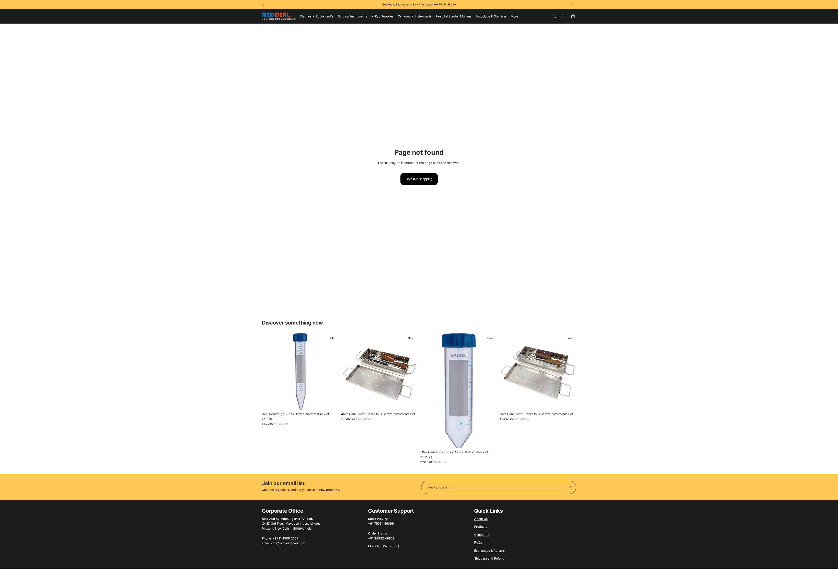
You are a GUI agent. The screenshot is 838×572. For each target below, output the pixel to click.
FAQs (478, 542)
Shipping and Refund (489, 558)
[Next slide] (411, 371)
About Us (481, 518)
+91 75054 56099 (444, 4)
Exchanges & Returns (489, 550)
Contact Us (482, 534)
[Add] (332, 403)
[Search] (554, 16)
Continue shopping (419, 179)
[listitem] (514, 16)
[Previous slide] (347, 371)
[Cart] (573, 16)
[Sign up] (569, 487)
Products (480, 526)
